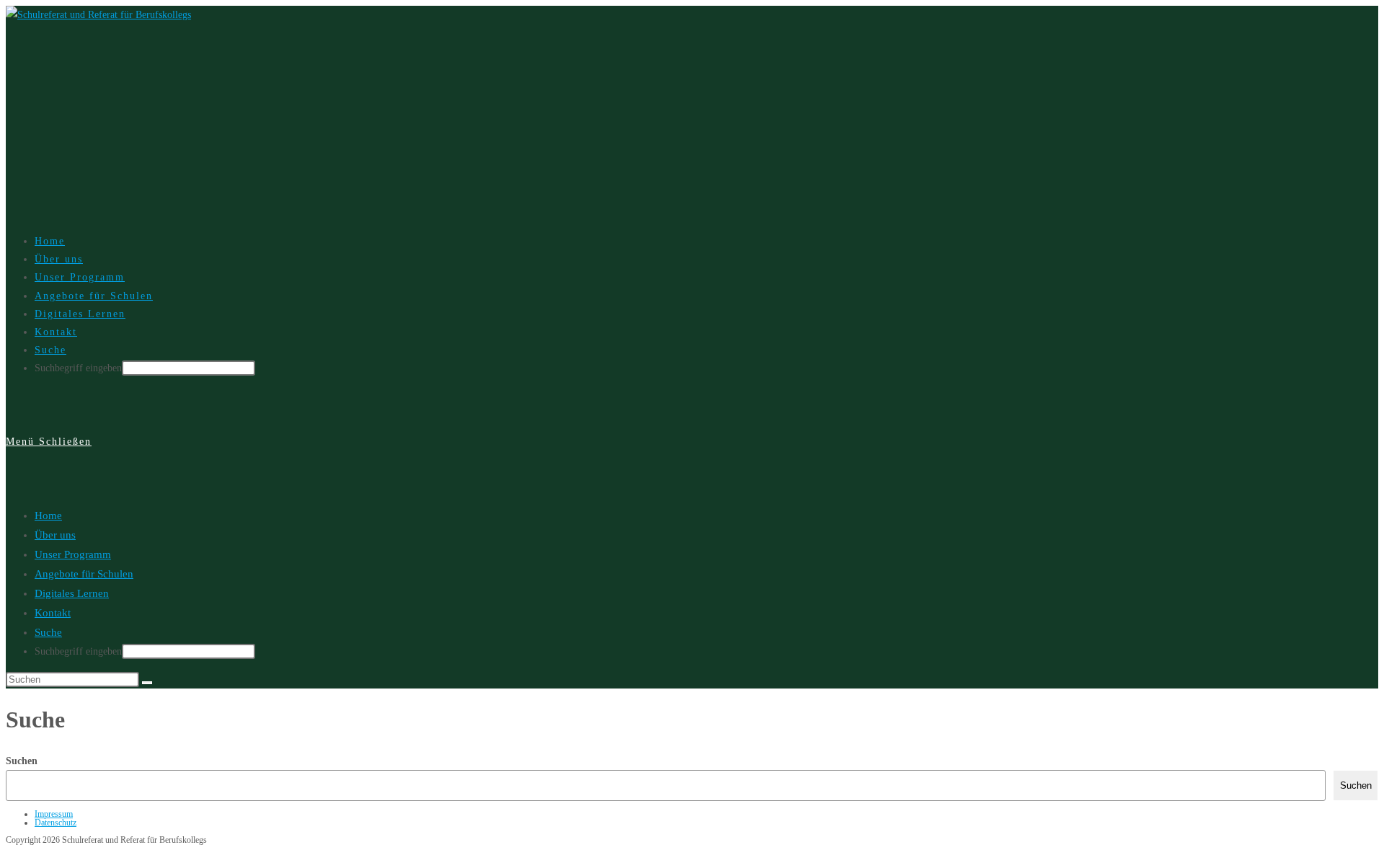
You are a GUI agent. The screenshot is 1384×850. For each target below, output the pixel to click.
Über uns (55, 535)
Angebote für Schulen (84, 574)
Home (48, 515)
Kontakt (53, 613)
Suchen (21, 761)
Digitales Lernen (72, 593)
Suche (48, 632)
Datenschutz (55, 823)
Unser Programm (73, 554)
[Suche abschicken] (147, 682)
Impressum (54, 814)
